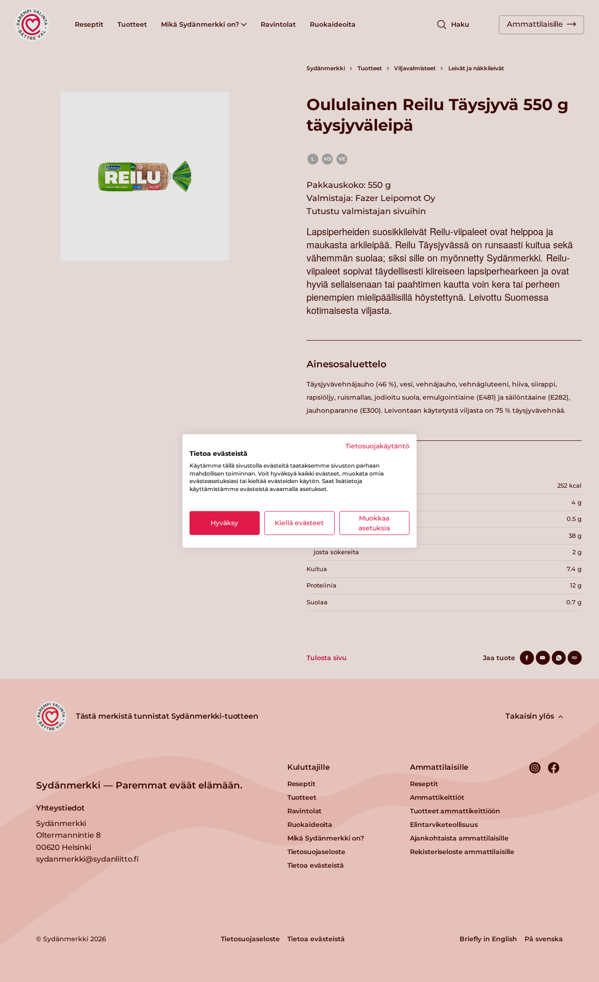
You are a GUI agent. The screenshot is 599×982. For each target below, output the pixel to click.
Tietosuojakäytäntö (377, 446)
